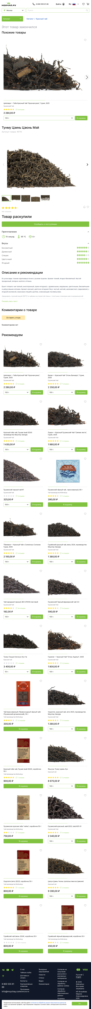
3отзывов (65, 720)
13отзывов (21, 720)
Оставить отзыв (13, 318)
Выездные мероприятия (44, 970)
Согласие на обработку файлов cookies (63, 983)
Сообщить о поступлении (45, 224)
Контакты (23, 981)
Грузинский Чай (9, 106)
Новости (42, 975)
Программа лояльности (24, 990)
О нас (22, 969)
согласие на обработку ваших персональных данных (48, 1002)
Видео (41, 981)
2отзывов (65, 441)
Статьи (41, 978)
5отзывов (21, 496)
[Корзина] (88, 4)
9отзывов (65, 608)
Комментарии (44, 984)
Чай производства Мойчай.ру (57, 492)
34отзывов (21, 608)
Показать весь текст (9, 301)
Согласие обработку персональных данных (63, 992)
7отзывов (65, 384)
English (78, 977)
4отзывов (21, 441)
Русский (79, 975)
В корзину (81, 118)
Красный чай (8, 660)
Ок (80, 1003)
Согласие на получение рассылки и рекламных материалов (62, 973)
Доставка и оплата (24, 977)
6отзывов (21, 109)
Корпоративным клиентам (26, 985)
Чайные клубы (25, 972)
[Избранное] (83, 4)
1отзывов (21, 663)
